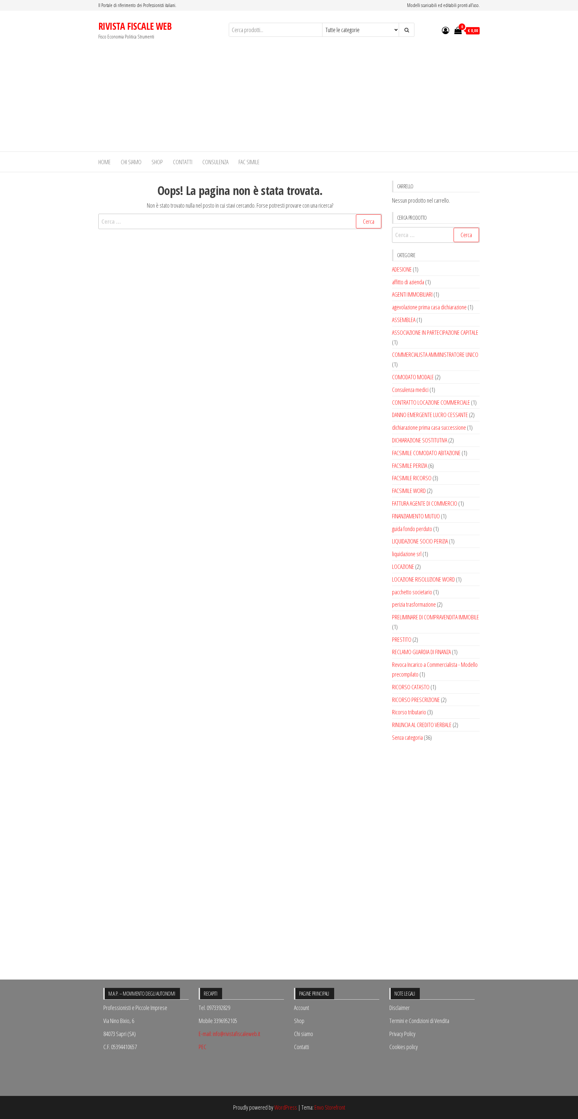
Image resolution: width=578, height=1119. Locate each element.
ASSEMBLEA (403, 320)
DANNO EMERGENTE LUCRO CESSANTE (430, 415)
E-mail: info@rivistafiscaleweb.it (229, 1034)
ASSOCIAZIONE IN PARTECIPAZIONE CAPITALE (435, 332)
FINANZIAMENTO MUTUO (416, 516)
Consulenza (215, 162)
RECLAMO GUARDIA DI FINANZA (421, 652)
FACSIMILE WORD (409, 491)
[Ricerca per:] (240, 221)
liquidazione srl (406, 554)
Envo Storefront (329, 1107)
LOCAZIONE (403, 567)
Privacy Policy (402, 1034)
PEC (202, 1047)
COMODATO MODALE (413, 377)
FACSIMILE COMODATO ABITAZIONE (426, 453)
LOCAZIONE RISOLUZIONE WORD (423, 579)
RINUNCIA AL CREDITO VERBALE (422, 725)
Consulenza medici (410, 390)
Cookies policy (403, 1047)
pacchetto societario (412, 592)
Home (104, 162)
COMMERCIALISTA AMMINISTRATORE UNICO (435, 354)
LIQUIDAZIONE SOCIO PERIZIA (420, 541)
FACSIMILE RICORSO (411, 478)
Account (301, 1008)
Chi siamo (131, 162)
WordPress (285, 1107)
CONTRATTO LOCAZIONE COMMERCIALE (431, 402)
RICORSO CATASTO (410, 687)
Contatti (182, 162)
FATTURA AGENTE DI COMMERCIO (424, 503)
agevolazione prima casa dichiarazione (429, 307)
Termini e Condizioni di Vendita (419, 1021)
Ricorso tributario (409, 712)
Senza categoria (407, 737)
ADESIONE (402, 269)
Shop (157, 162)
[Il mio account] (445, 30)
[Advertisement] (289, 101)
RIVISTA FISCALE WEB (135, 26)
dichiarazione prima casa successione (429, 427)
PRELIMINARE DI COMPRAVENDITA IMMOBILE (435, 617)
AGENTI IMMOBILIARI (412, 294)
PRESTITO (401, 639)
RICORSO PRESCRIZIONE (416, 700)
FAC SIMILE (249, 162)
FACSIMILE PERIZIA (409, 466)
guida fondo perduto (412, 529)
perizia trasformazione (414, 604)
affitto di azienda (408, 282)
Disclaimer (399, 1008)
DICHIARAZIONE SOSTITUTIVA (419, 440)
